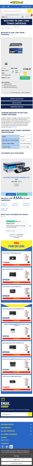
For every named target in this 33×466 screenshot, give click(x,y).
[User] (8, 6)
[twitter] (7, 446)
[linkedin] (11, 446)
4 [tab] (18, 197)
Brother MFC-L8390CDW (4, 209)
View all (3, 216)
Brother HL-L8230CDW (4, 204)
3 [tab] (16, 197)
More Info (11, 195)
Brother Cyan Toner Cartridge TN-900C (16, 178)
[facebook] (2, 446)
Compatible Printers (16, 107)
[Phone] (27, 16)
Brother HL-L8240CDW (15, 204)
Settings (16, 456)
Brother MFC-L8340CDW (27, 204)
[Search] (29, 11)
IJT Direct (14, 127)
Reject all (16, 460)
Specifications (16, 103)
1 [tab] (12, 197)
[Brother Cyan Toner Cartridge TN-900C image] (16, 167)
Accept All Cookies (16, 463)
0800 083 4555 (5, 440)
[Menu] (3, 6)
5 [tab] (20, 197)
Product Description (16, 99)
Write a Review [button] (25, 92)
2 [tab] (14, 197)
